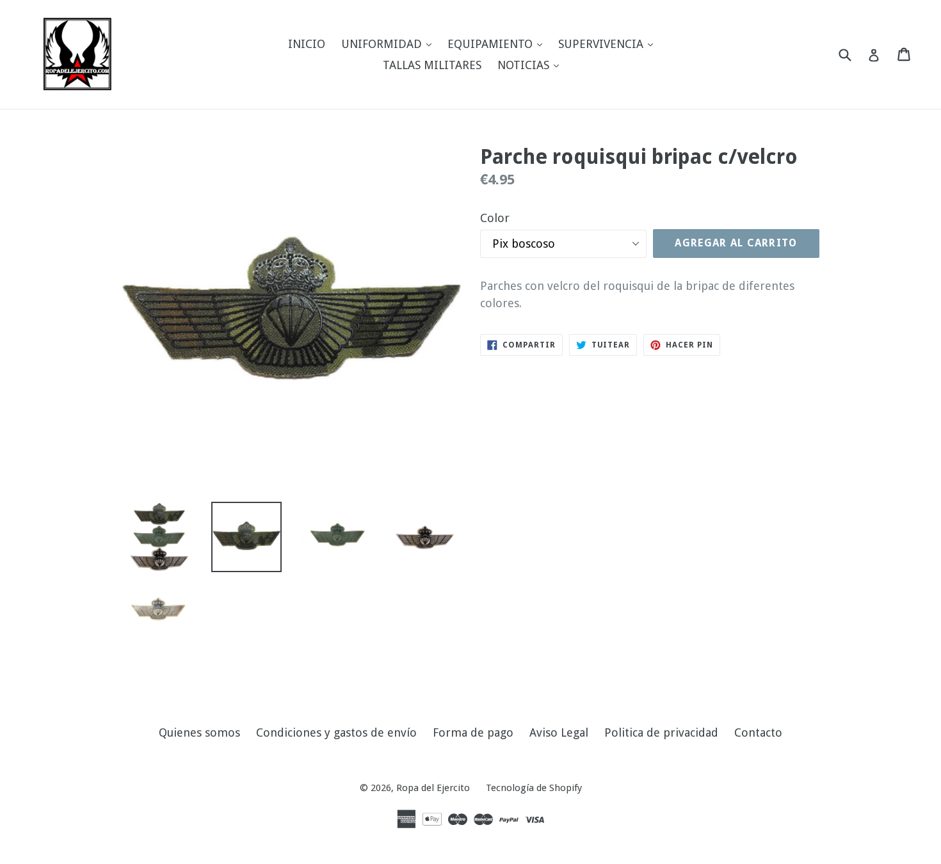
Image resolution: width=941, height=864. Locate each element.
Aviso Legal (558, 732)
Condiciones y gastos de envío (336, 732)
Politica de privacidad (661, 732)
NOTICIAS (531, 65)
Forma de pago (473, 732)
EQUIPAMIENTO (498, 43)
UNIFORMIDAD (389, 43)
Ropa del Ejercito (433, 788)
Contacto (758, 732)
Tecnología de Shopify (534, 788)
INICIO (306, 44)
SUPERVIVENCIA (608, 43)
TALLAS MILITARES (432, 65)
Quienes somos (199, 732)
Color (495, 218)
